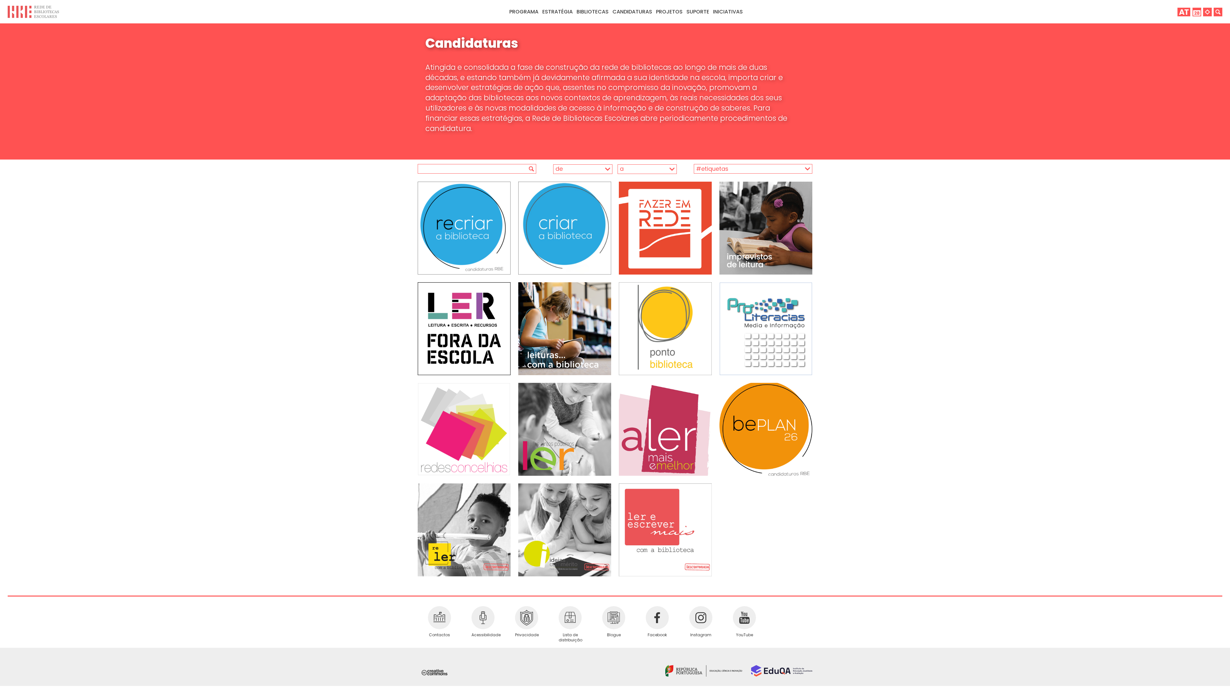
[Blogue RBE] (613, 617)
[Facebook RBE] (657, 617)
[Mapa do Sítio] (1207, 11)
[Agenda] (1197, 11)
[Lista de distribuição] (570, 617)
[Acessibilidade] (483, 617)
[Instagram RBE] (700, 617)
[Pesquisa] (1218, 11)
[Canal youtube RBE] (744, 617)
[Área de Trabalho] (1183, 11)
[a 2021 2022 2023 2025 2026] (645, 169)
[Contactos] (439, 617)
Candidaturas (632, 11)
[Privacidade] (526, 617)
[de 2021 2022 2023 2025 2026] (574, 169)
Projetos (669, 11)
